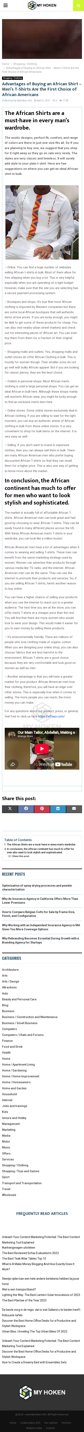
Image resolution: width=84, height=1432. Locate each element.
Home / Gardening (14, 1070)
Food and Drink (12, 1046)
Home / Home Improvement (20, 1076)
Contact (50, 1428)
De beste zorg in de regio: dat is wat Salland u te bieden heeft (41, 1309)
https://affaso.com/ (51, 716)
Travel (6, 1189)
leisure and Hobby (14, 1118)
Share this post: (21, 856)
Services (8, 1159)
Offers (6, 1153)
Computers (9, 1029)
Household (9, 1094)
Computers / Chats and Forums (23, 1035)
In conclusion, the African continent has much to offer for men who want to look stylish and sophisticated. (40, 850)
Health (6, 1052)
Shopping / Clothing (12, 78)
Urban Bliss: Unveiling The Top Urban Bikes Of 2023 (34, 1331)
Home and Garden (14, 1088)
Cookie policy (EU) (30, 1422)
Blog (5, 1005)
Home (6, 1058)
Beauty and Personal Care (19, 999)
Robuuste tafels (12, 1315)
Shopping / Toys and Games (20, 1171)
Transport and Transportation (22, 1183)
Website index (34, 1428)
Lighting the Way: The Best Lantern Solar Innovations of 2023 (41, 1295)
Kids (5, 1112)
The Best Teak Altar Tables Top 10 (24, 1258)
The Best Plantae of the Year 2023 (24, 1300)
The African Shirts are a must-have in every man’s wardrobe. (41, 844)
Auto (5, 993)
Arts (5, 975)
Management (11, 1123)
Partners (66, 1422)
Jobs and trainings (14, 1106)
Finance (7, 1040)
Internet (7, 1100)
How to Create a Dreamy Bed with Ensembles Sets (34, 1362)
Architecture (10, 969)
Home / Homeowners (16, 1082)
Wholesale (9, 1195)
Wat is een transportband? (19, 1289)
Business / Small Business (20, 1023)
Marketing (8, 1129)
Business (8, 1011)
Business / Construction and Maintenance (29, 1017)
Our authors (51, 1422)
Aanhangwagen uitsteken (18, 1247)
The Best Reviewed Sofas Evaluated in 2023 (30, 1253)
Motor (6, 1141)
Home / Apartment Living (18, 1064)
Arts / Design (10, 981)
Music (6, 1147)
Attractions (9, 987)
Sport (5, 1177)
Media (6, 1135)
